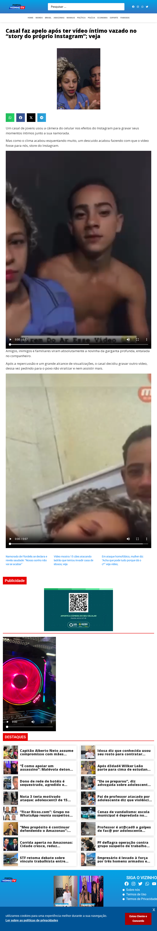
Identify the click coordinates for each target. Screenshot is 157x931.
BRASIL (48, 18)
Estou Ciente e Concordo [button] (138, 919)
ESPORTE (114, 18)
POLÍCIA (91, 18)
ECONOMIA (102, 18)
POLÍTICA (81, 18)
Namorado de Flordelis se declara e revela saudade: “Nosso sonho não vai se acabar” (26, 560)
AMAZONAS (59, 18)
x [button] (154, 909)
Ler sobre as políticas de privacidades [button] (32, 920)
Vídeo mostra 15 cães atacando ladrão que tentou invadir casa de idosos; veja (73, 560)
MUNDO (39, 18)
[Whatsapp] (142, 6)
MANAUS (71, 18)
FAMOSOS (124, 18)
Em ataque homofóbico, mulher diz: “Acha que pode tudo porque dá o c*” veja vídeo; (123, 560)
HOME (30, 18)
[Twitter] (147, 6)
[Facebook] (133, 6)
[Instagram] (138, 6)
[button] (10, 117)
